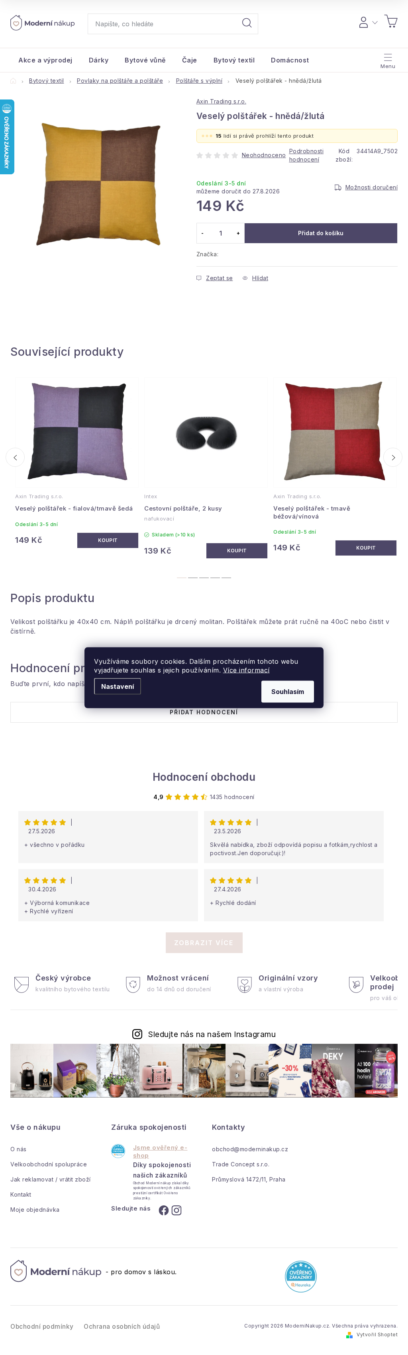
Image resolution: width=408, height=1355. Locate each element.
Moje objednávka (35, 1209)
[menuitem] (45, 60)
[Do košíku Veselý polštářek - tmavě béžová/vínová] (366, 548)
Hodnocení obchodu (204, 777)
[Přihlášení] (367, 21)
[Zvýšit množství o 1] (238, 233)
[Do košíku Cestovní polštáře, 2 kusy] (237, 551)
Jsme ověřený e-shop (160, 1151)
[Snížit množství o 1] (202, 233)
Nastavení (117, 686)
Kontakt (20, 1194)
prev (15, 457)
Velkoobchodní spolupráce (48, 1164)
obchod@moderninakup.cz (250, 1149)
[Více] (387, 58)
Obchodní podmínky (42, 1326)
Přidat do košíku (320, 233)
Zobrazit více (203, 943)
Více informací (246, 670)
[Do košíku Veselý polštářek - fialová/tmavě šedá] (108, 540)
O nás (18, 1149)
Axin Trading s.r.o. (221, 101)
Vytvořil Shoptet (377, 1334)
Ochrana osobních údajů (122, 1326)
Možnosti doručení (371, 187)
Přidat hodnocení (204, 712)
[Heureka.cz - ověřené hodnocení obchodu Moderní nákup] (118, 1151)
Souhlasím (287, 691)
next (392, 457)
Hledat (247, 24)
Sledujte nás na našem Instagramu (212, 1034)
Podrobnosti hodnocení (306, 155)
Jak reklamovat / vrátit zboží (50, 1179)
